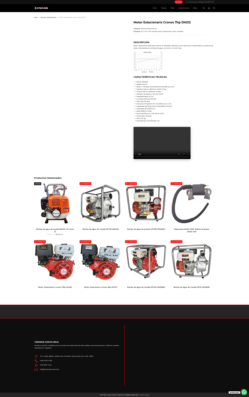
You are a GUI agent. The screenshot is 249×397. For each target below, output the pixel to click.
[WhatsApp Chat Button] (244, 392)
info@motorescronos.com (49, 369)
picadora (180, 31)
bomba (154, 31)
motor (174, 31)
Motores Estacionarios (48, 17)
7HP (149, 31)
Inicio (36, 17)
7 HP (145, 31)
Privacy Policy (144, 395)
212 (142, 31)
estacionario (167, 31)
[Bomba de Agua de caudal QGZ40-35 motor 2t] (55, 203)
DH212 (160, 31)
